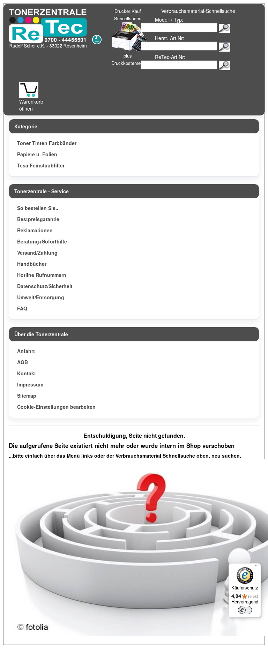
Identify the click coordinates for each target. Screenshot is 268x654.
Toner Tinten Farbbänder (46, 143)
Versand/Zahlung (37, 252)
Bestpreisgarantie (38, 219)
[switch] (245, 610)
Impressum (30, 384)
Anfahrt (26, 350)
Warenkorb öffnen (31, 105)
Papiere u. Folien (37, 154)
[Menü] (257, 567)
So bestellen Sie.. (37, 207)
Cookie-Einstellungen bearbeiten (56, 406)
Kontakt (26, 373)
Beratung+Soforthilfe (42, 241)
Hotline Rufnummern (41, 274)
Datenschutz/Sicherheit (45, 286)
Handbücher (31, 263)
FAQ (22, 308)
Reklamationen (35, 230)
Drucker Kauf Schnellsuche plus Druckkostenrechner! (132, 37)
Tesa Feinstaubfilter (41, 165)
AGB (22, 362)
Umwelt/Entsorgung (40, 297)
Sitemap (26, 395)
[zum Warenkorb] (28, 90)
